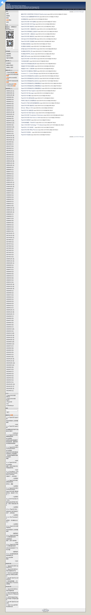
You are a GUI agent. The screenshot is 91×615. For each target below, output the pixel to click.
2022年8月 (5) (9, 118)
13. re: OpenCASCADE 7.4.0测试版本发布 (12, 536)
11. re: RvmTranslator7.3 (12, 517)
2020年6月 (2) (9, 173)
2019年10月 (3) (10, 186)
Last (82, 11)
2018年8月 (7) (9, 216)
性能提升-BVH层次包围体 (27, 66)
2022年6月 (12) (10, 122)
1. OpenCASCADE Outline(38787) (12, 566)
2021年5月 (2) (9, 150)
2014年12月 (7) (10, 310)
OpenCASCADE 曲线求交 (27, 36)
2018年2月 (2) (9, 229)
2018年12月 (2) (10, 207)
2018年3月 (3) (9, 227)
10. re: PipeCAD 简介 (11, 509)
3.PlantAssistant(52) (11, 77)
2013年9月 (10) (10, 341)
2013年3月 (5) (9, 352)
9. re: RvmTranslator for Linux (12, 499)
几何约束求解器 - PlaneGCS (28, 122)
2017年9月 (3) (9, 239)
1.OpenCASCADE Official (11, 396)
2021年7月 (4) (9, 146)
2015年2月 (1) (9, 305)
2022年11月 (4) (10, 112)
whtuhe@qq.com (10, 29)
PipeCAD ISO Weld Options (28, 112)
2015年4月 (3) (9, 301)
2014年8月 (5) (9, 318)
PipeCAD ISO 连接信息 (27, 110)
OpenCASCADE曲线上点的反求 (29, 31)
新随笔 (8, 15)
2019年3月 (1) (9, 201)
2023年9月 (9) (9, 97)
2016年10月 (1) (10, 263)
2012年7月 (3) (9, 369)
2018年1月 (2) (9, 231)
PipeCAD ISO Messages (27, 93)
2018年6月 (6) (9, 220)
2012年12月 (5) (10, 358)
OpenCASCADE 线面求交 (27, 26)
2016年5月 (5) (9, 273)
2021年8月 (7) (9, 144)
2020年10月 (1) (10, 165)
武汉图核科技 (24, 19)
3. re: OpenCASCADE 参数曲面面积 (12, 435)
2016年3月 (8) (9, 278)
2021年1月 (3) (9, 159)
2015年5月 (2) (9, 299)
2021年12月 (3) (10, 135)
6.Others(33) (9, 86)
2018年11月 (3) (10, 210)
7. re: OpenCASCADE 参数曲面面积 (12, 481)
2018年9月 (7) (9, 214)
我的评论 (8, 56)
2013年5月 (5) (9, 350)
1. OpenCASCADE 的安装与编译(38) (12, 589)
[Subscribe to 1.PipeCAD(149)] (16, 72)
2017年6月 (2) (9, 246)
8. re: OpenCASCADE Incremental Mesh (12, 488)
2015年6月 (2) (9, 297)
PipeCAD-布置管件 (26, 120)
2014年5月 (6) (9, 324)
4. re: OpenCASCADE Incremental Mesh (12, 448)
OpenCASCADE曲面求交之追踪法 (30, 76)
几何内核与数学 (25, 61)
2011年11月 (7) (10, 386)
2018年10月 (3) (10, 212)
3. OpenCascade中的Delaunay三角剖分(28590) (12, 574)
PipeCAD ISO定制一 (26, 132)
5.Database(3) (10, 84)
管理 (7, 22)
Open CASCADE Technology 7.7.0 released (32, 125)
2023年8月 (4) (9, 99)
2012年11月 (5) (10, 361)
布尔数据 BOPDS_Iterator (27, 53)
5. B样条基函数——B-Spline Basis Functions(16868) (12, 582)
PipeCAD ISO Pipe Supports (28, 90)
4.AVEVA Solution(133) (12, 80)
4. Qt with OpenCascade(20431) (12, 578)
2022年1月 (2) (9, 133)
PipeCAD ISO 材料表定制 (27, 98)
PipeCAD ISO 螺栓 (26, 95)
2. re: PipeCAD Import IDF (12, 427)
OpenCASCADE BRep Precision (29, 129)
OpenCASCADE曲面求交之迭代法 (30, 81)
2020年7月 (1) (9, 171)
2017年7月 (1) (9, 244)
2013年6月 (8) (9, 348)
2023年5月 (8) (9, 103)
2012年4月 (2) (9, 375)
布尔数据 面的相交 (26, 44)
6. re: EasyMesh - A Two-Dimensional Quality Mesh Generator (12, 473)
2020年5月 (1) (9, 176)
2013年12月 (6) (10, 335)
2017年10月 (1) (10, 237)
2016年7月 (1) (9, 269)
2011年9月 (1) (9, 390)
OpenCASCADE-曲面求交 (27, 105)
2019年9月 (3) (9, 188)
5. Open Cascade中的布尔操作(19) (12, 605)
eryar (8, 4)
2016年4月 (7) (9, 276)
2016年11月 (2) (10, 261)
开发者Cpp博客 (45, 610)
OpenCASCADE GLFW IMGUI (29, 58)
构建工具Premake (25, 56)
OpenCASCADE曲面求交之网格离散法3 (31, 83)
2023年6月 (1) (9, 101)
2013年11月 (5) (10, 337)
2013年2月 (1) (9, 354)
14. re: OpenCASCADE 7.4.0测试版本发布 (12, 545)
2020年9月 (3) (9, 167)
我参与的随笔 (9, 58)
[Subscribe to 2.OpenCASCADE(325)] (7, 76)
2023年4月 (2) (9, 105)
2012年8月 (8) (9, 367)
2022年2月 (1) (9, 131)
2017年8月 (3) (9, 241)
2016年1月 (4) (9, 282)
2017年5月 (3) (9, 248)
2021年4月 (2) (9, 152)
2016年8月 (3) (9, 267)
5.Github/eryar (10, 405)
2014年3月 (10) (10, 329)
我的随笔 (8, 53)
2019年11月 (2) (10, 184)
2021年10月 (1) (10, 139)
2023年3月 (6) (9, 108)
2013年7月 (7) (9, 346)
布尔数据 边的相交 (26, 46)
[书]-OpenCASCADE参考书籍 (28, 39)
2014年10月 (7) (10, 314)
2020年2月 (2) (9, 178)
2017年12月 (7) (10, 233)
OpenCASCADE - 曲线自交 (28, 34)
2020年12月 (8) (10, 161)
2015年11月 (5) (10, 286)
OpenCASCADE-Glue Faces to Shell (30, 117)
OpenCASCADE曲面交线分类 (28, 63)
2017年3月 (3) (9, 252)
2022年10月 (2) (10, 114)
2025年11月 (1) (10, 91)
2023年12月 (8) (10, 95)
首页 (7, 13)
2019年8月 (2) (9, 190)
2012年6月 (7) (9, 371)
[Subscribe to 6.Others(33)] (14, 86)
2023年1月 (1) (9, 110)
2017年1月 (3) (9, 256)
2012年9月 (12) (10, 365)
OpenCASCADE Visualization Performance (32, 115)
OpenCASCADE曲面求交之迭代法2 (30, 78)
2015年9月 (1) (9, 290)
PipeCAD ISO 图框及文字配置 (29, 71)
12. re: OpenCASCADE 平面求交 (12, 526)
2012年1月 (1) (9, 382)
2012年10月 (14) (10, 363)
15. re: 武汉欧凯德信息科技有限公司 (12, 554)
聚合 (10, 20)
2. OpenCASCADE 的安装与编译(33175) (12, 570)
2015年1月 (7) (9, 307)
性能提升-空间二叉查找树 (27, 68)
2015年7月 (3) (9, 295)
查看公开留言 (9, 65)
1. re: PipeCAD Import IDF (12, 418)
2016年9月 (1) (9, 265)
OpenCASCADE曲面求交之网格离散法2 (31, 86)
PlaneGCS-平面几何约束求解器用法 (30, 103)
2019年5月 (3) (9, 197)
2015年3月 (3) (9, 303)
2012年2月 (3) (9, 380)
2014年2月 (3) (9, 331)
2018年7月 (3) (9, 218)
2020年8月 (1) (9, 169)
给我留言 (8, 63)
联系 (7, 18)
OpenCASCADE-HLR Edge (28, 24)
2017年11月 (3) (10, 235)
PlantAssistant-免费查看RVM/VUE (30, 16)
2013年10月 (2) (10, 339)
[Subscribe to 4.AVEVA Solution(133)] (7, 82)
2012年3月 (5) (9, 378)
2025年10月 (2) (10, 93)
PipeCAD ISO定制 (26, 134)
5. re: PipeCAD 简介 (11, 462)
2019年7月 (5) (9, 193)
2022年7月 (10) (10, 120)
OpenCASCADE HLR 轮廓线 (28, 21)
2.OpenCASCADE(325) (12, 74)
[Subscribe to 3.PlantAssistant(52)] (7, 79)
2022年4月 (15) (10, 127)
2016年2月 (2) (9, 280)
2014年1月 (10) (10, 333)
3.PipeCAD (9, 402)
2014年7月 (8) (9, 320)
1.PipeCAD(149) (10, 72)
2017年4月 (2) (9, 250)
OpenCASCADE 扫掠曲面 (27, 41)
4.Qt (7, 403)
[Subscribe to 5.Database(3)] (15, 84)
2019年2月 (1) (9, 203)
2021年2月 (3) (9, 156)
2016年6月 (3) (9, 271)
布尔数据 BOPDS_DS (26, 51)
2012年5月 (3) (9, 373)
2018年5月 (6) (9, 222)
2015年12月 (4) (10, 284)
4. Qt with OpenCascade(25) (12, 602)
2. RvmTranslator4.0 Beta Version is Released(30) (12, 594)
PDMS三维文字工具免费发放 (28, 100)
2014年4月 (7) (9, 327)
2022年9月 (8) (9, 116)
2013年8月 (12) (10, 344)
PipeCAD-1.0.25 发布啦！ (27, 127)
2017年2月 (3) (9, 254)
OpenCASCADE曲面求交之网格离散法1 (31, 88)
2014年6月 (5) (9, 322)
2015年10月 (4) (10, 288)
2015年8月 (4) (9, 293)
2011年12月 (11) (10, 384)
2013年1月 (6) (9, 356)
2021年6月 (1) (9, 148)
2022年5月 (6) (9, 125)
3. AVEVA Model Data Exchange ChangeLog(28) (12, 598)
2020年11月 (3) (10, 163)
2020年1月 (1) (9, 180)
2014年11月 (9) (10, 312)
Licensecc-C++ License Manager (29, 73)
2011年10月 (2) (10, 388)
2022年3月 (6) (9, 129)
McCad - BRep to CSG (27, 108)
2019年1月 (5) (9, 205)
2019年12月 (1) (10, 182)
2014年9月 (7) (9, 316)
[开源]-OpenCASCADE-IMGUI (29, 49)
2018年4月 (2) (9, 224)
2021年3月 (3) (9, 154)
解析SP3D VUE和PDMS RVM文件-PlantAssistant (34, 14)
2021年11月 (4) (10, 137)
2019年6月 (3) (9, 195)
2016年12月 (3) (10, 258)
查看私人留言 (9, 67)
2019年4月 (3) (9, 199)
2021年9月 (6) (9, 142)
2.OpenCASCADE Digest (11, 399)
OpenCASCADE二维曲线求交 (28, 29)
